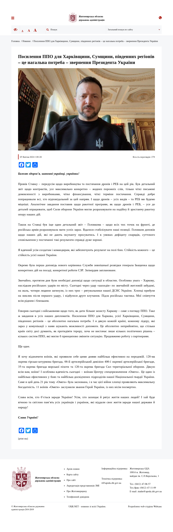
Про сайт (71, 480)
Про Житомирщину (77, 491)
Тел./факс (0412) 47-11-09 (143, 487)
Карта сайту (73, 474)
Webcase (158, 506)
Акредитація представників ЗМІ (83, 485)
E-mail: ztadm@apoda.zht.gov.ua (146, 491)
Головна (15, 41)
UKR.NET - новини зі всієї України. (87, 506)
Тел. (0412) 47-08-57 (140, 483)
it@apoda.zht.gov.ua (111, 482)
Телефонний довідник (78, 496)
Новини (26, 41)
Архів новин (73, 468)
